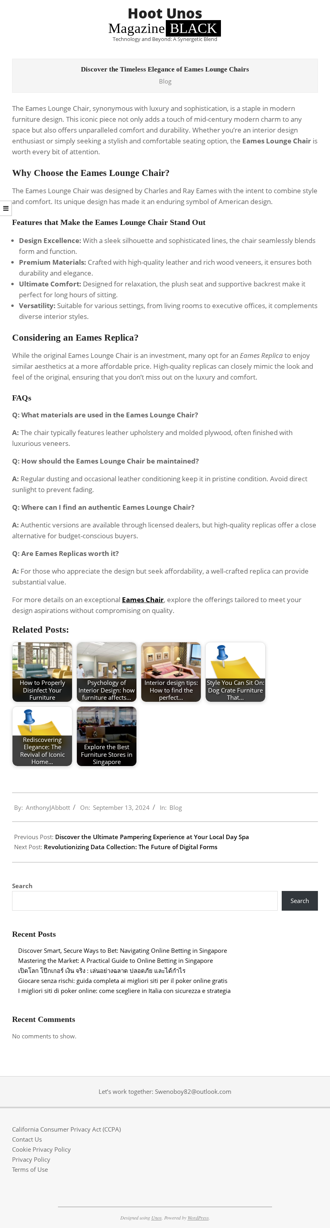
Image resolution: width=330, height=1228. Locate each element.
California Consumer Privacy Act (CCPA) (66, 1129)
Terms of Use (30, 1169)
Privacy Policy (31, 1159)
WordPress (198, 1217)
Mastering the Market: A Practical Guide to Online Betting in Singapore (115, 960)
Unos (156, 1217)
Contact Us (27, 1139)
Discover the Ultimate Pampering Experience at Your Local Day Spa (152, 837)
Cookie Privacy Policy (41, 1149)
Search (22, 886)
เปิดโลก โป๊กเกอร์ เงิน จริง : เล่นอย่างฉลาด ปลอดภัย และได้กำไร (102, 970)
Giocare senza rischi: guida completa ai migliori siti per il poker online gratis (122, 981)
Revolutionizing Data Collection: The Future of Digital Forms (130, 847)
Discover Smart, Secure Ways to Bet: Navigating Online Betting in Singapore (122, 950)
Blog (165, 81)
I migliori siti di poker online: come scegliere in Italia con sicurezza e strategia (124, 991)
